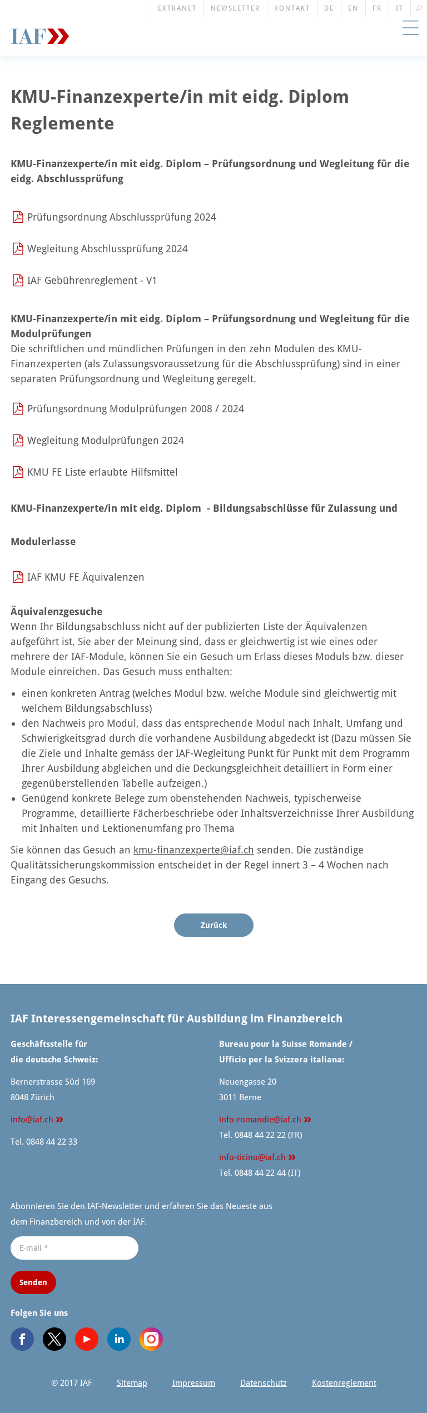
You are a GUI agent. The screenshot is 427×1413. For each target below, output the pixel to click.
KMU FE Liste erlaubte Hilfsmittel (102, 472)
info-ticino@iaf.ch (252, 1157)
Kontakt (292, 8)
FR (377, 8)
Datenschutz (263, 1383)
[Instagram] (151, 1339)
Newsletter (235, 8)
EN (353, 8)
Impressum (193, 1383)
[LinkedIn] (119, 1339)
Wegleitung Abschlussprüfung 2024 (107, 248)
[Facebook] (22, 1339)
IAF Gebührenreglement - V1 (92, 280)
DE (329, 8)
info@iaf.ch (32, 1120)
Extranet (177, 8)
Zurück (214, 925)
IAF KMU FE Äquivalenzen (86, 577)
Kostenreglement (344, 1383)
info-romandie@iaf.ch (260, 1120)
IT (400, 8)
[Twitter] (54, 1339)
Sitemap (132, 1383)
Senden (33, 1282)
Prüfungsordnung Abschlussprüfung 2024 (121, 217)
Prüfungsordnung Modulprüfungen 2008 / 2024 (135, 409)
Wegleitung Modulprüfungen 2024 (105, 440)
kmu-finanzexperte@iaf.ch (193, 850)
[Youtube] (86, 1339)
